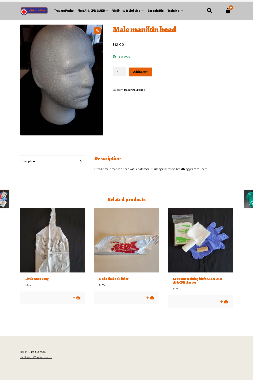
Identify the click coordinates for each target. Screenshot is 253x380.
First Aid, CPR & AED (91, 10)
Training (173, 10)
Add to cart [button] (78, 298)
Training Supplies (134, 90)
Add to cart (140, 71)
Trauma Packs (64, 10)
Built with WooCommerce (36, 357)
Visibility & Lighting (126, 10)
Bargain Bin (155, 10)
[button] (97, 30)
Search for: (209, 11)
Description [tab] (27, 161)
